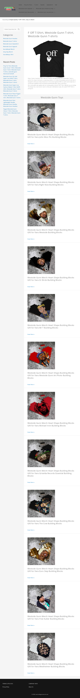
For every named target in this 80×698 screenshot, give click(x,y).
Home (3, 19)
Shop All (8, 19)
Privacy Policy (5, 687)
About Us (31, 687)
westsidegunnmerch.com (42, 694)
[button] (26, 8)
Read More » (31, 143)
